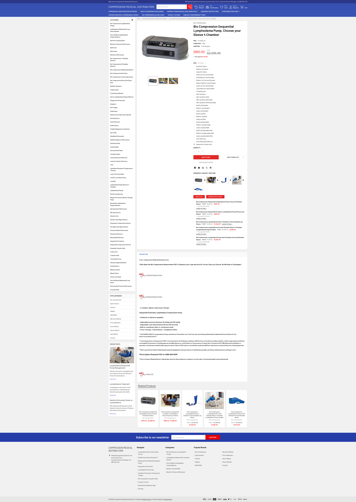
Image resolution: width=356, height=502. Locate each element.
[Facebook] (195, 167)
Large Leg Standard (202, 111)
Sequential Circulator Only (204, 144)
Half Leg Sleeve (201, 94)
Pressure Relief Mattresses (119, 230)
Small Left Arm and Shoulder (205, 75)
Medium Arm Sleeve (202, 69)
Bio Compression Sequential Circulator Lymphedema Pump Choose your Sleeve (170, 413)
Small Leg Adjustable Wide (204, 130)
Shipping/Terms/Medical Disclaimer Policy (182, 11)
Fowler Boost (114, 125)
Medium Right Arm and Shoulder (206, 83)
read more (113, 379)
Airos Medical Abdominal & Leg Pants (120, 281)
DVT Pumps (113, 107)
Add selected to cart (215, 196)
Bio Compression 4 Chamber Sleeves (119, 59)
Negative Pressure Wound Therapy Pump (121, 199)
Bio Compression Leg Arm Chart (153, 15)
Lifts (111, 165)
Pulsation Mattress (116, 234)
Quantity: (197, 148)
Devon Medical (114, 330)
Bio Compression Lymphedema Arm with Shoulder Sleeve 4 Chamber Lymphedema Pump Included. (214, 414)
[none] (164, 48)
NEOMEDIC (113, 315)
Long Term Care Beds (117, 174)
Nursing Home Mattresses (118, 209)
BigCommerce (147, 499)
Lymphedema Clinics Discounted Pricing (122, 11)
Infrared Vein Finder (116, 150)
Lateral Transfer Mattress (118, 161)
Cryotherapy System (116, 93)
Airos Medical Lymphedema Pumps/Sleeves (119, 36)
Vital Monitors (114, 266)
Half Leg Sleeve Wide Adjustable (206, 102)
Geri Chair (113, 132)
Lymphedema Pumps (116, 190)
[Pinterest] (210, 167)
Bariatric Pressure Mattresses (120, 44)
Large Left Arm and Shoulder (205, 86)
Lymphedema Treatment (120, 384)
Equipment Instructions (209, 11)
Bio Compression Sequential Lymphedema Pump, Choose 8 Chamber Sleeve (148, 413)
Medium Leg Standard (202, 108)
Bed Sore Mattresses (117, 55)
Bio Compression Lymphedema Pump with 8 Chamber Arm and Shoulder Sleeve (236, 414)
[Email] (199, 167)
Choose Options (201, 208)
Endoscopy (113, 111)
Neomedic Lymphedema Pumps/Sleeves (118, 204)
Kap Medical (114, 334)
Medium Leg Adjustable (203, 125)
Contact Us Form (174, 15)
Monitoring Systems (116, 194)
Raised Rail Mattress (117, 237)
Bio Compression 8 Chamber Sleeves (119, 65)
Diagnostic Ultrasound (117, 100)
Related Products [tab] (147, 385)
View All (112, 338)
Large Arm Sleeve (201, 72)
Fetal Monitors (115, 118)
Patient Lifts (114, 216)
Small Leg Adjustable (202, 122)
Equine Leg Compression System (120, 115)
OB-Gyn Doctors (115, 212)
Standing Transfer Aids (117, 248)
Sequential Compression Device (120, 244)
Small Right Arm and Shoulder (205, 77)
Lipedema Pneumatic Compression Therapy (123, 15)
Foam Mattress (115, 122)
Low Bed (113, 181)
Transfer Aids (114, 255)
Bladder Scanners (116, 86)
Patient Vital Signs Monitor (119, 219)
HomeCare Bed (115, 143)
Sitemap (140, 489)
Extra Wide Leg (201, 139)
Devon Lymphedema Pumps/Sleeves (122, 97)
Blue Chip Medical (115, 319)
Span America (114, 303)
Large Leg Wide (201, 119)
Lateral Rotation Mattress (118, 157)
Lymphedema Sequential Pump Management (120, 366)
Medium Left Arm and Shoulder (205, 80)
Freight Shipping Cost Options (120, 129)
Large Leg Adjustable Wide (204, 136)
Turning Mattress (115, 259)
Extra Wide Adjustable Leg (204, 141)
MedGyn (112, 311)
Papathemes (168, 499)
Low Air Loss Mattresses (118, 177)
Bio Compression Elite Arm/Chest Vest (121, 81)
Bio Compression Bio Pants (118, 73)
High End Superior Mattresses (120, 140)
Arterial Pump (114, 290)
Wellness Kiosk (115, 270)
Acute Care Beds (115, 277)
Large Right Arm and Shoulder (205, 88)
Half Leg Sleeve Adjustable (204, 100)
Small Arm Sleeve (201, 66)
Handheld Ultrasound (117, 136)
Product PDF (149, 374)
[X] (206, 167)
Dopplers (113, 104)
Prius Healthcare (115, 322)
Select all (199, 196)
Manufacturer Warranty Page (194, 15)
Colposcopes (114, 90)
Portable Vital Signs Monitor (119, 227)
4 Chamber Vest (201, 91)
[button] (233, 157)
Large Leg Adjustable (202, 127)
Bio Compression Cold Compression (121, 77)
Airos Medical (114, 326)
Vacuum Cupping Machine (118, 262)
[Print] (203, 167)
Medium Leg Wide (201, 116)
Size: (198, 63)
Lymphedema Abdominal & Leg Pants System (120, 30)
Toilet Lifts (114, 252)
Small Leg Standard (202, 105)
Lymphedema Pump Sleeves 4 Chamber (119, 186)
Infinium (112, 307)
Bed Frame (113, 51)
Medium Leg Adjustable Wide (205, 133)
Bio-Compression (115, 300)
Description (143, 254)
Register (236, 8)
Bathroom (113, 47)
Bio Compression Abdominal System (121, 70)
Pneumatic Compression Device (120, 223)
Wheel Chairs (114, 273)
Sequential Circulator (117, 241)
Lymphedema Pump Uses (230, 11)
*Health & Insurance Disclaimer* (152, 11)
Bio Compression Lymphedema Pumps (120, 24)
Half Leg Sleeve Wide (202, 97)
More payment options (206, 162)
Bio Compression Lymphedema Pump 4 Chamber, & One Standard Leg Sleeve (192, 414)
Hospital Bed (114, 147)
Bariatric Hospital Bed (117, 40)
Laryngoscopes (115, 154)
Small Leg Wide (201, 114)
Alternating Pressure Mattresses (121, 286)
